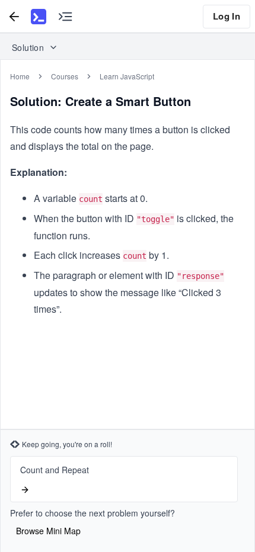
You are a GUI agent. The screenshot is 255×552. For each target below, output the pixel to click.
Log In (226, 16)
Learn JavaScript (127, 76)
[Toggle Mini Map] (65, 16)
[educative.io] (38, 16)
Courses (64, 76)
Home (20, 76)
